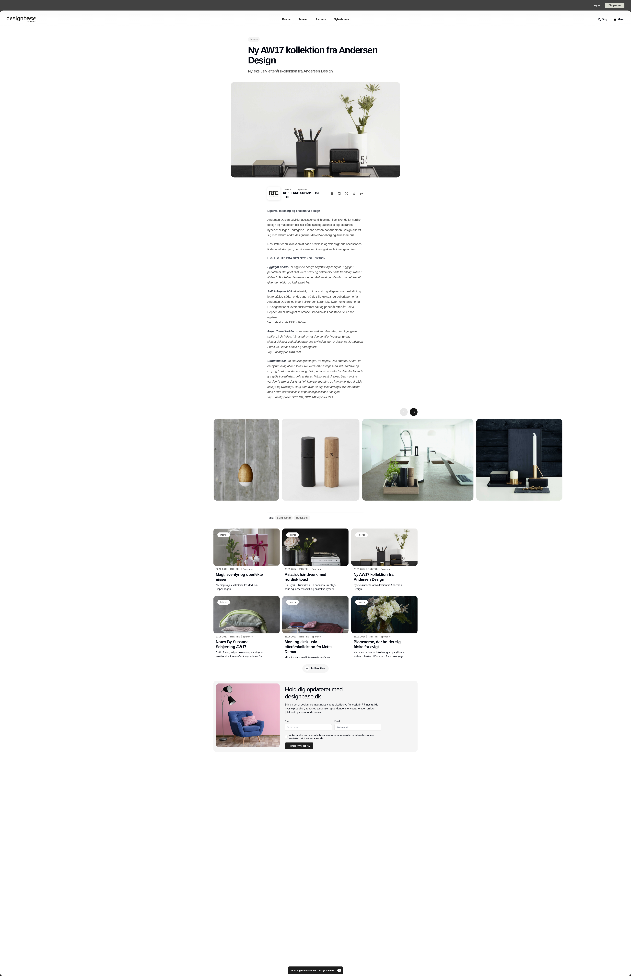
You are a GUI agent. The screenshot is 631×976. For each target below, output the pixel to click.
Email (337, 721)
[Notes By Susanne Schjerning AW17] (246, 627)
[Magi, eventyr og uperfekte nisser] (246, 560)
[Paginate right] (414, 412)
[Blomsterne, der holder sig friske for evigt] (384, 627)
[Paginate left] (404, 412)
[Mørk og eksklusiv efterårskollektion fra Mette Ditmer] (315, 627)
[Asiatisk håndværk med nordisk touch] (315, 560)
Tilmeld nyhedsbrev (299, 745)
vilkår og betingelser (356, 735)
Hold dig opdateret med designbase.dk (313, 970)
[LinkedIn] (339, 193)
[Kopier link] (361, 193)
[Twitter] (346, 193)
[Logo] (21, 19)
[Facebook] (332, 193)
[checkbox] (286, 736)
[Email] (354, 193)
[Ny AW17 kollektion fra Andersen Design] (384, 560)
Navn (287, 721)
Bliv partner (614, 5)
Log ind (597, 5)
